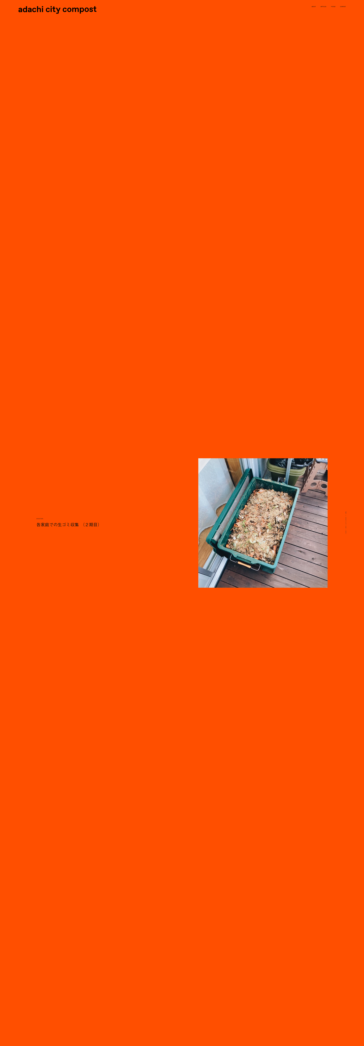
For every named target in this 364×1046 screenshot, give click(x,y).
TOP (336, 512)
